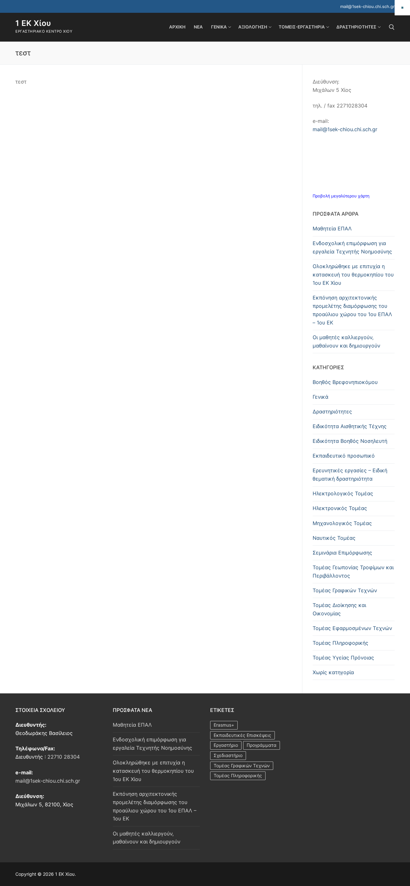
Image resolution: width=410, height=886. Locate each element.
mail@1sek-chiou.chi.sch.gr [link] (367, 6)
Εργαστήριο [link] (226, 745)
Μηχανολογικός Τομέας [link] (342, 523)
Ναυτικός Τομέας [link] (334, 538)
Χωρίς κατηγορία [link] (333, 672)
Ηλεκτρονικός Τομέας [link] (340, 508)
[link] (402, 7)
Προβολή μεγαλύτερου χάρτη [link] (341, 196)
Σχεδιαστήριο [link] (228, 755)
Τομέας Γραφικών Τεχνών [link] (345, 590)
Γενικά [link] (320, 397)
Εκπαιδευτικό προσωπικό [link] (344, 455)
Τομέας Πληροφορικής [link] (340, 643)
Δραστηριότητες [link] (332, 411)
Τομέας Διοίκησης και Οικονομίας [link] (339, 609)
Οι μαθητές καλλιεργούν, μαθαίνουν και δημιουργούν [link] (346, 341)
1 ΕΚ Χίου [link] (33, 23)
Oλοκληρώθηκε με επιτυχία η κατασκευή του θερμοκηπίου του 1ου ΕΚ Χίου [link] (353, 274)
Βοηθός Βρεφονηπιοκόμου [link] (345, 382)
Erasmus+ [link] (224, 725)
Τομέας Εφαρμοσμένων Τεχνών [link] (352, 628)
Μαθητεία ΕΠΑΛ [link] (332, 228)
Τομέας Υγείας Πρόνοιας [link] (343, 657)
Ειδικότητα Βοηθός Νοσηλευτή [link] (350, 441)
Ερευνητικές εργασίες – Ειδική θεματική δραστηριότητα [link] (350, 474)
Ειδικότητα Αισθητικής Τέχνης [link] (350, 426)
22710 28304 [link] (63, 757)
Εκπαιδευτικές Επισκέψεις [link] (242, 735)
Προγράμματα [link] (261, 745)
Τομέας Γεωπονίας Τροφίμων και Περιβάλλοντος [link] (353, 571)
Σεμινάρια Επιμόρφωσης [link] (342, 552)
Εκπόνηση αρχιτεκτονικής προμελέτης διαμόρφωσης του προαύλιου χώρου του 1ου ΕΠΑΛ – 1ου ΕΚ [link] (352, 310)
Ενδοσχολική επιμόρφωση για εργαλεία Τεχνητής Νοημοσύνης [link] (352, 247)
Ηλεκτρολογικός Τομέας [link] (343, 493)
